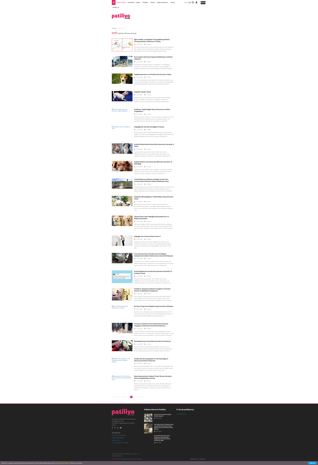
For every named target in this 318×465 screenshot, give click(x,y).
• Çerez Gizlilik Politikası (118, 438)
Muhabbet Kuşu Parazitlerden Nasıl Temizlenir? (152, 341)
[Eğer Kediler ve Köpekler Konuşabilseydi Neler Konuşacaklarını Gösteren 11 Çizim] (122, 45)
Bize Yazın (202, 459)
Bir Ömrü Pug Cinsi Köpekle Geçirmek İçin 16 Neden (153, 306)
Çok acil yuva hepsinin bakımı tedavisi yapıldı (162, 415)
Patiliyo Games (121, 2)
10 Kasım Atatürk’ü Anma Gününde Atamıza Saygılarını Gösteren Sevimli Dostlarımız (151, 325)
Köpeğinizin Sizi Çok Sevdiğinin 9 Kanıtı (149, 127)
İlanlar (173, 2)
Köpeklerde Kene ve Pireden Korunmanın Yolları (152, 74)
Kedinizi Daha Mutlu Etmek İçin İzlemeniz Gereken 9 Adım (154, 145)
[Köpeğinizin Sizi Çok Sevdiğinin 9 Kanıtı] (122, 127)
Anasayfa (114, 28)
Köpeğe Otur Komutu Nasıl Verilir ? (147, 236)
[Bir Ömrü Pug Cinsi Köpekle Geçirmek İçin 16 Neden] (122, 307)
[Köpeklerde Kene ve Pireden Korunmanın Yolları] (122, 78)
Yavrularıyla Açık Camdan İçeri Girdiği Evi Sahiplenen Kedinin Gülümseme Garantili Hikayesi (153, 255)
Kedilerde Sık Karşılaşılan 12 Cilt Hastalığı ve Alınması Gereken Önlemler (151, 360)
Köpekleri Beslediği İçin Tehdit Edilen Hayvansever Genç (153, 198)
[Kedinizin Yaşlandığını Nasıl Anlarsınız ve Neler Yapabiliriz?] (122, 110)
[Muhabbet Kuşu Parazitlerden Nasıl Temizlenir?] (122, 345)
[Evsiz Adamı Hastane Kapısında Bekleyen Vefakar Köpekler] (122, 61)
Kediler (138, 2)
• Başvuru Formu (116, 440)
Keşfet (153, 2)
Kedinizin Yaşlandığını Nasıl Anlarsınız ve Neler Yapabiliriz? (152, 110)
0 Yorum (148, 44)
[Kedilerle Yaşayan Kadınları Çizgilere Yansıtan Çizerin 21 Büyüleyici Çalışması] (122, 294)
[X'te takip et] (115, 427)
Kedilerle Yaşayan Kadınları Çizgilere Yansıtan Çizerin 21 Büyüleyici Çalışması (152, 290)
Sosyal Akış (130, 2)
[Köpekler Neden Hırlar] (122, 96)
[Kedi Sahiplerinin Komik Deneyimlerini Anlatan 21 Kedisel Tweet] (122, 276)
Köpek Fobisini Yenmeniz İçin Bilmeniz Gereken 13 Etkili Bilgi (153, 163)
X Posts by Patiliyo (181, 414)
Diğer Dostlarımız (162, 2)
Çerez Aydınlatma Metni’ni (62, 463)
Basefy (125, 459)
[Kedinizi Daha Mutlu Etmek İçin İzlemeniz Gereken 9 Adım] (122, 148)
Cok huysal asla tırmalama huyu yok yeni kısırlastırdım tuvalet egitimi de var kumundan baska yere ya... (163, 427)
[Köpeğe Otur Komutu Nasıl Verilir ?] (122, 240)
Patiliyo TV (116, 7)
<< (113, 397)
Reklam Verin (194, 459)
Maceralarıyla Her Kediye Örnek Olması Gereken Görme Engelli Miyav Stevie (153, 377)
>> (143, 397)
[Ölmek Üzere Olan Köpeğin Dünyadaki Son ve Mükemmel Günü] (122, 221)
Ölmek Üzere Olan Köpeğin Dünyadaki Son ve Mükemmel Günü (151, 218)
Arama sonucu (121, 28)
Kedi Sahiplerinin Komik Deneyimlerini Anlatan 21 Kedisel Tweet (153, 272)
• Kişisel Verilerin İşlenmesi (119, 435)
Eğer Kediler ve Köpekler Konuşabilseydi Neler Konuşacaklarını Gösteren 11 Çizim (152, 40)
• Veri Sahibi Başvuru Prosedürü (120, 443)
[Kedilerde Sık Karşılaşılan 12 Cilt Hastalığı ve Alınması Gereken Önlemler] (122, 360)
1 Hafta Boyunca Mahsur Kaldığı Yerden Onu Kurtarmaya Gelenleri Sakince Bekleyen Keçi (151, 180)
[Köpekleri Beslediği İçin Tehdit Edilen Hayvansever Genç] (122, 201)
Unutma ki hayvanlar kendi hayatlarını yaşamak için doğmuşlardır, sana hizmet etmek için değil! (162, 438)
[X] (186, 2)
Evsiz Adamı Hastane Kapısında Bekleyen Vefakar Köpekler (153, 58)
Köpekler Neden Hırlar (142, 92)
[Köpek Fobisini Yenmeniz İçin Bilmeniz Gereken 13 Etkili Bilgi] (122, 166)
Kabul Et (312, 463)
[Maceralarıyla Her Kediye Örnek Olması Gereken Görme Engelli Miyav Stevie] (122, 377)
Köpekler (145, 2)
